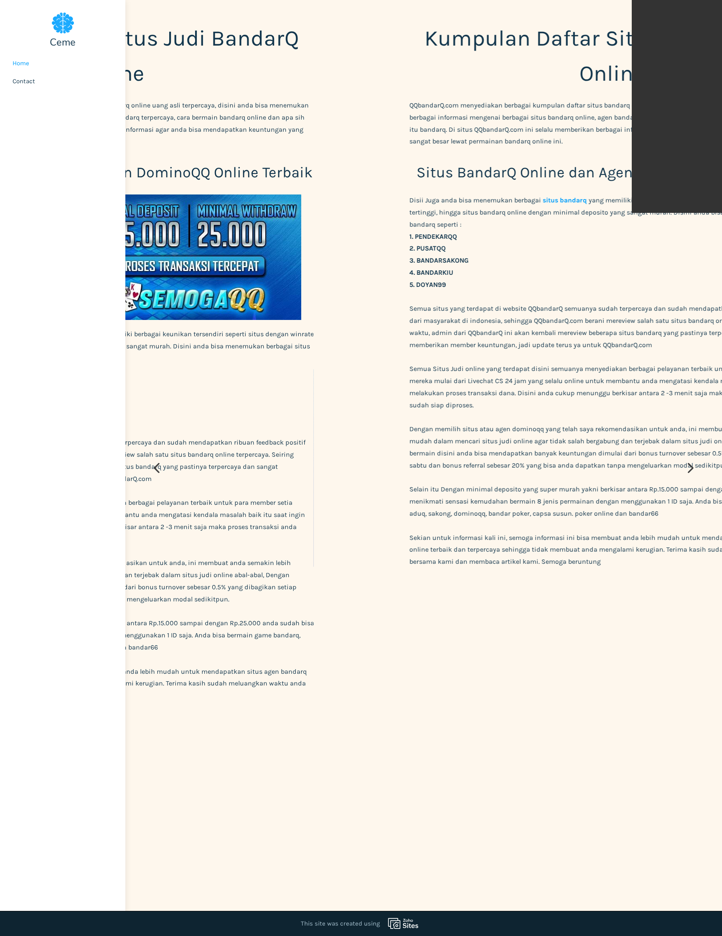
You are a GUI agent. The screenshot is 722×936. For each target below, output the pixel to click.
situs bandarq (376, 200)
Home (21, 63)
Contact (24, 81)
